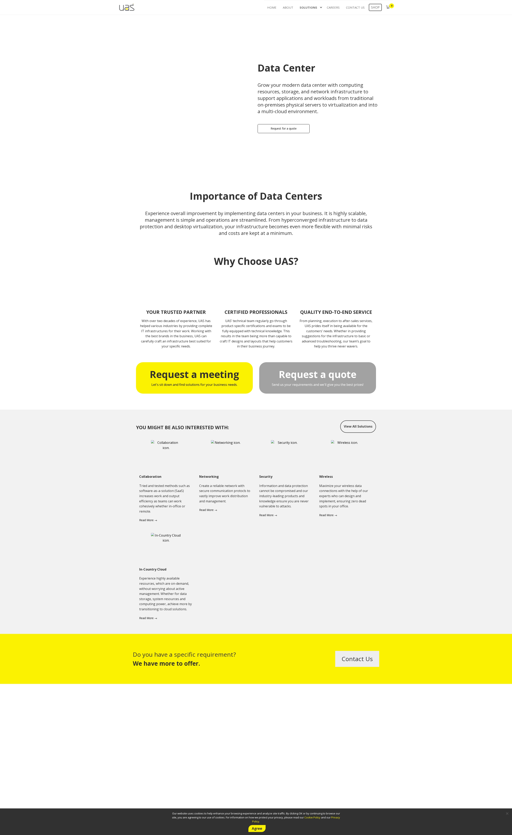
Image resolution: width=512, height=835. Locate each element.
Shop (375, 7)
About (288, 7)
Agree (257, 828)
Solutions (308, 7)
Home (271, 7)
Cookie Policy (312, 817)
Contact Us (355, 7)
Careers (333, 7)
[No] (507, 813)
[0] (388, 7)
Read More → (148, 520)
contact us (357, 659)
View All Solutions (358, 426)
